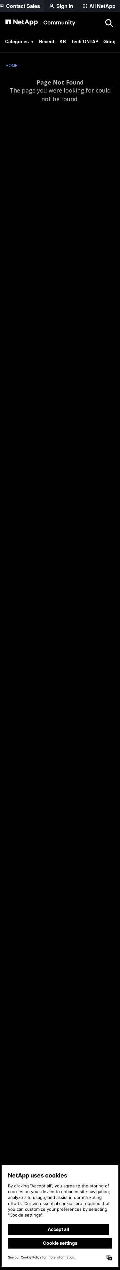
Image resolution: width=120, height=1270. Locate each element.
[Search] (109, 22)
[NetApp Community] (40, 23)
